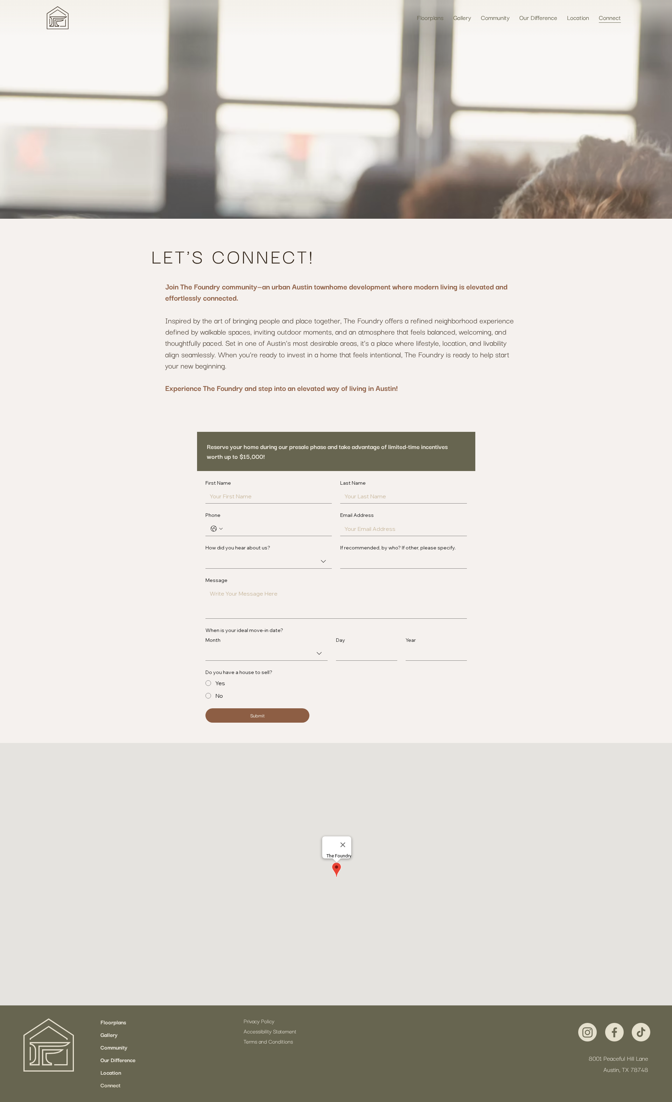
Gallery (109, 1034)
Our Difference (117, 1059)
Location (110, 1072)
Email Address (357, 515)
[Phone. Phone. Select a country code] (217, 529)
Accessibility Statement (270, 1031)
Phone (212, 515)
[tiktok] (641, 1032)
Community (113, 1047)
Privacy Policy (259, 1021)
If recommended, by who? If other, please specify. (398, 548)
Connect (110, 1085)
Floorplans (113, 1022)
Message (216, 580)
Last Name (353, 483)
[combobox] (268, 561)
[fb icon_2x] (614, 1032)
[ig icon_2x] (587, 1032)
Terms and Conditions (268, 1041)
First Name (218, 483)
